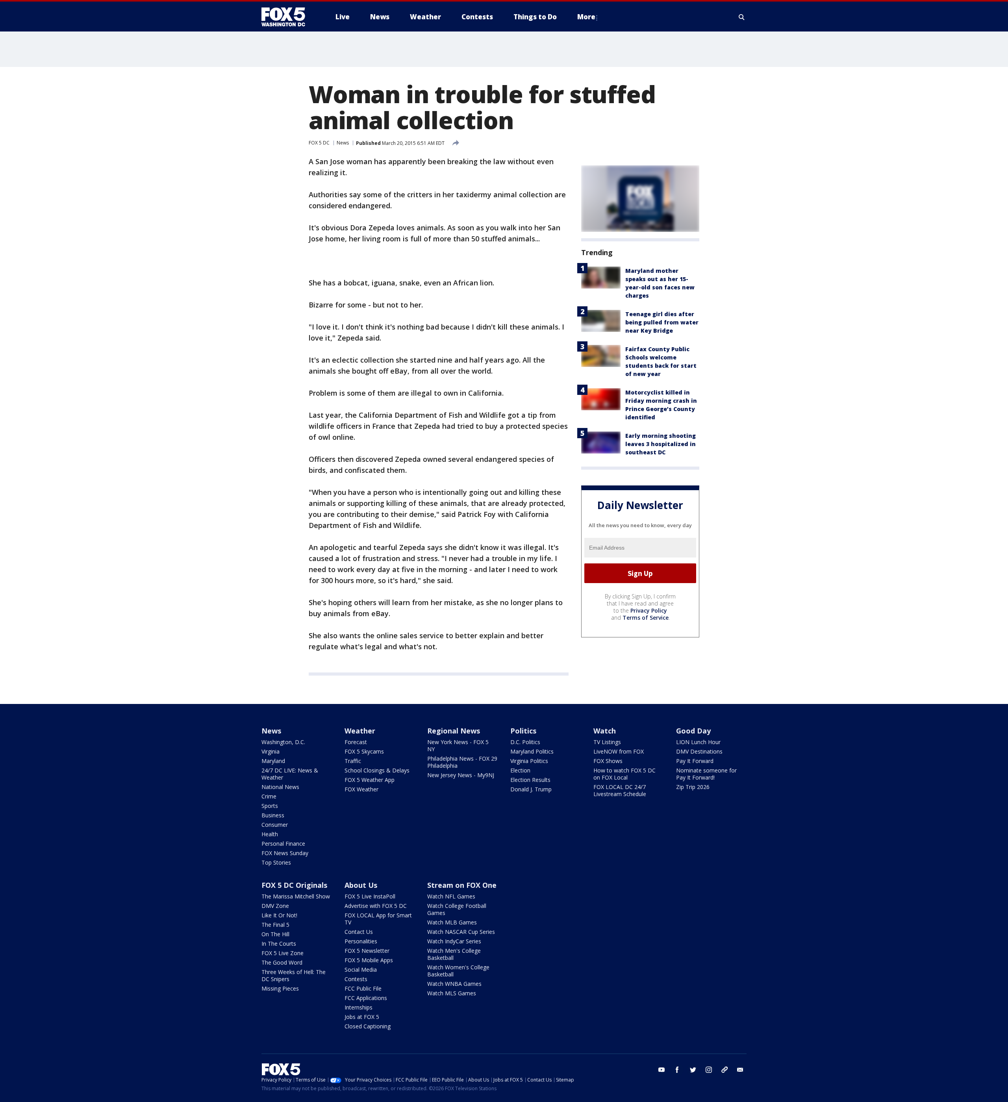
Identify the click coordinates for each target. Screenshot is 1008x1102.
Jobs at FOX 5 (362, 1017)
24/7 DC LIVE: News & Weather (289, 774)
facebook (677, 1069)
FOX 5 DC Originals (294, 885)
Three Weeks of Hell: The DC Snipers (293, 975)
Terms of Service (646, 617)
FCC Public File (363, 988)
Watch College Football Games (456, 909)
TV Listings (607, 742)
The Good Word (281, 962)
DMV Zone (275, 905)
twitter (693, 1069)
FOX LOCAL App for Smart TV (378, 918)
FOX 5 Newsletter (367, 950)
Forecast (356, 742)
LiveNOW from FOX (618, 751)
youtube (661, 1069)
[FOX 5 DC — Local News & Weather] (287, 16)
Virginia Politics (529, 761)
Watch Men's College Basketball (454, 954)
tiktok (724, 1069)
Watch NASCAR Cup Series (461, 931)
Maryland (273, 761)
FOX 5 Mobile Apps (369, 960)
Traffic (353, 761)
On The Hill (275, 934)
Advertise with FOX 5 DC (376, 905)
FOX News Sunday (284, 853)
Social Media (361, 969)
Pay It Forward (694, 761)
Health (269, 834)
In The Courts (278, 943)
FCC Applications (366, 998)
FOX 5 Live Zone (282, 953)
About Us (361, 885)
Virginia (270, 751)
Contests (356, 979)
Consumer (274, 824)
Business (272, 815)
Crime (268, 796)
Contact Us (359, 931)
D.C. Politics (525, 742)
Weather (360, 730)
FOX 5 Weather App (370, 779)
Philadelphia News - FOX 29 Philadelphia (462, 762)
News (343, 142)
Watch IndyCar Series (454, 941)
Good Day (693, 730)
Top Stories (276, 862)
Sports (269, 805)
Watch (604, 730)
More (586, 16)
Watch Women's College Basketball (458, 970)
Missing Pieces (280, 988)
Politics (523, 730)
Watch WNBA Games (454, 983)
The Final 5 (275, 924)
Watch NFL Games (451, 896)
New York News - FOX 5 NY (458, 745)
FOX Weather (361, 789)
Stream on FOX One (462, 885)
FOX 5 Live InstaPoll (370, 896)
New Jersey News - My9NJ (460, 775)
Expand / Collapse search (742, 17)
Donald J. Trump (531, 789)
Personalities (361, 941)
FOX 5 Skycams (364, 751)
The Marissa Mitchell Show (295, 896)
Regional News (453, 730)
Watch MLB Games (452, 922)
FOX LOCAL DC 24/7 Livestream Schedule (619, 790)
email (740, 1069)
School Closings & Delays (377, 770)
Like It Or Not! (279, 915)
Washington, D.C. (283, 742)
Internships (358, 1007)
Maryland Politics (532, 751)
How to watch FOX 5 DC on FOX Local (624, 774)
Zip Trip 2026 (693, 787)
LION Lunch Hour (698, 742)
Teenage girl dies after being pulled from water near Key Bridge (662, 322)
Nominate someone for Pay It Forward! (706, 774)
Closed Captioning (368, 1026)
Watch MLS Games (451, 993)
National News (280, 787)
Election (520, 770)
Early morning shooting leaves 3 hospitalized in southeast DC (660, 444)
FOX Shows (608, 761)
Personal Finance (283, 843)
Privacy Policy (648, 610)
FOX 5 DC (319, 142)
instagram (708, 1069)
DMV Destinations (699, 751)
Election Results (530, 779)
